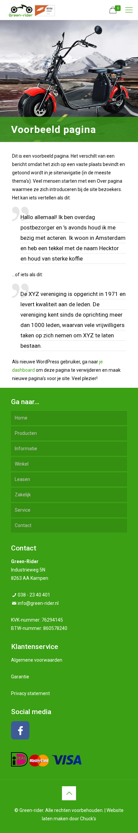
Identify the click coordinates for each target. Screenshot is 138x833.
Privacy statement (30, 693)
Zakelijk (23, 494)
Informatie (26, 448)
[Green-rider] (30, 10)
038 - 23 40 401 (34, 595)
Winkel (21, 464)
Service (22, 510)
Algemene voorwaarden (36, 660)
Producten (26, 433)
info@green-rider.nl (38, 603)
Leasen (22, 479)
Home (21, 418)
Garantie (20, 676)
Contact (23, 525)
